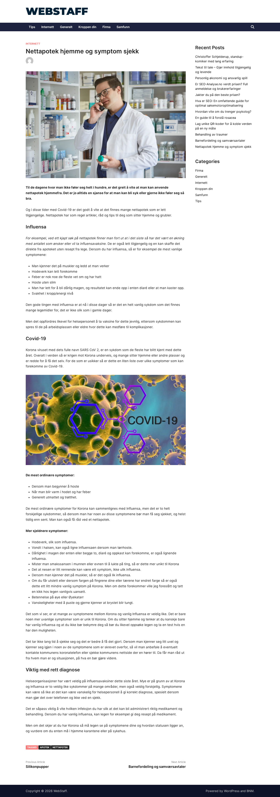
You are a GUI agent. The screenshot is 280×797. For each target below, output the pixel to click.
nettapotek (60, 747)
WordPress (231, 791)
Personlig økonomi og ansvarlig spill (221, 78)
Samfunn (123, 27)
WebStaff (60, 791)
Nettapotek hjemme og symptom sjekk (223, 147)
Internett (47, 27)
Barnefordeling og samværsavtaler (220, 140)
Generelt (66, 27)
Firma (106, 27)
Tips (32, 27)
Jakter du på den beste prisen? (217, 95)
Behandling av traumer (211, 134)
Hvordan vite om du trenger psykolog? (223, 111)
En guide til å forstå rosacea (215, 118)
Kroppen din (87, 27)
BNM (250, 791)
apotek (44, 747)
